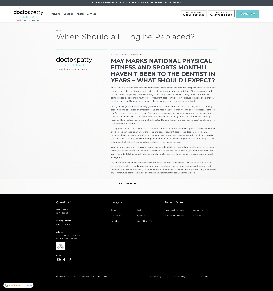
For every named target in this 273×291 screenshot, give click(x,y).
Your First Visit (117, 221)
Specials (141, 216)
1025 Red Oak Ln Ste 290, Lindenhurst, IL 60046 (68, 237)
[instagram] (69, 260)
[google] (59, 260)
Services (91, 14)
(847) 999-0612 (63, 224)
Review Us (196, 216)
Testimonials (197, 210)
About (80, 14)
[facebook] (64, 260)
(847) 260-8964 (63, 213)
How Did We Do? (144, 221)
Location (68, 14)
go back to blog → (126, 183)
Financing (55, 14)
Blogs (113, 210)
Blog (59, 30)
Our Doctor (116, 216)
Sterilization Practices (174, 216)
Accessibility (179, 277)
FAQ (139, 210)
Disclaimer (204, 277)
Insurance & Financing (175, 210)
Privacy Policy (155, 277)
